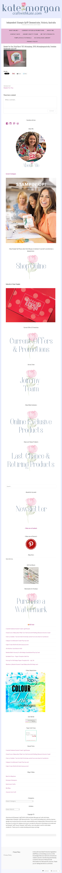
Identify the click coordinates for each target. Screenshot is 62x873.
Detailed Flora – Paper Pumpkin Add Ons (17, 656)
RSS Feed (31, 625)
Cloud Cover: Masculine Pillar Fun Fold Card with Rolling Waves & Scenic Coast (28, 632)
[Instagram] (10, 123)
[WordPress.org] (17, 123)
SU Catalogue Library (42, 38)
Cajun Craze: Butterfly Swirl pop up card (17, 644)
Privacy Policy (32, 41)
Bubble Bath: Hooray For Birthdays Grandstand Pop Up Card (23, 652)
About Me (50, 30)
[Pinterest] (14, 123)
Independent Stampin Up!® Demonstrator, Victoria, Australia (31, 22)
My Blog (8, 788)
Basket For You (8, 87)
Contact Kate (15, 34)
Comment (51, 110)
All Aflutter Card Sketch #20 (14, 648)
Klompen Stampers (11, 780)
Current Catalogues (11, 174)
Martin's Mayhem (11, 776)
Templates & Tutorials (22, 38)
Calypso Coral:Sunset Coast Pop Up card (17, 640)
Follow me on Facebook (31, 528)
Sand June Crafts (11, 784)
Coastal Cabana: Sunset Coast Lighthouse (18, 628)
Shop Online (13, 30)
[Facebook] (7, 123)
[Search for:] (31, 486)
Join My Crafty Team (30, 34)
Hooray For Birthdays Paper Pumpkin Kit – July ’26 (20, 660)
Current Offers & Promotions (33, 30)
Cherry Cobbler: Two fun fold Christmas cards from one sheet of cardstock (27, 636)
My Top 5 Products (47, 34)
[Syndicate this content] (28, 625)
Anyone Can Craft (11, 792)
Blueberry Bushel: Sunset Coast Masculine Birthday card (22, 664)
